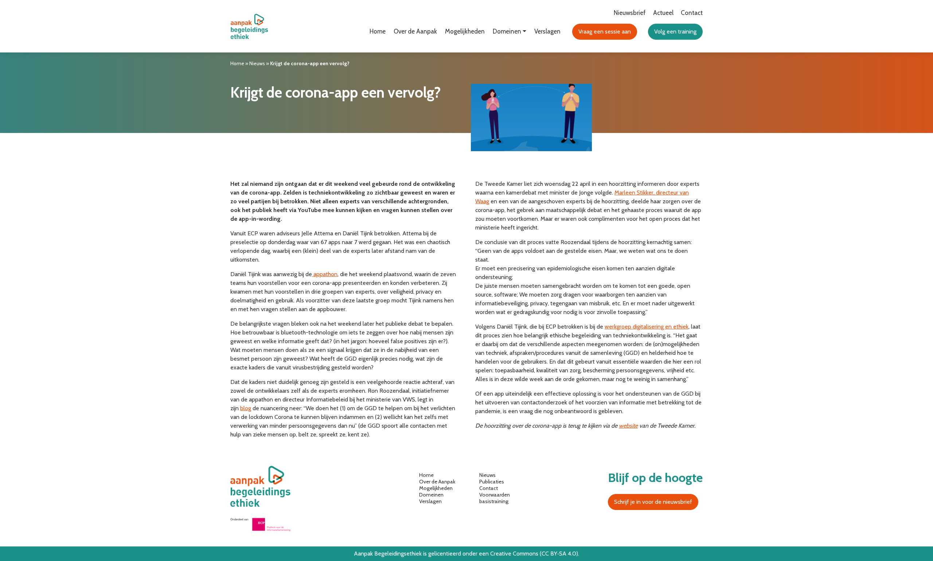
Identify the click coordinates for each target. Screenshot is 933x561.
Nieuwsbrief (630, 12)
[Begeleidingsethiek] (251, 26)
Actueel (663, 12)
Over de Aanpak (415, 31)
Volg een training (675, 31)
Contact (692, 12)
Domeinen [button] (507, 31)
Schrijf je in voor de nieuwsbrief (653, 501)
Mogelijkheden (465, 31)
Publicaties (491, 481)
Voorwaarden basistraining (494, 498)
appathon (324, 274)
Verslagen (547, 31)
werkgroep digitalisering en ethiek (646, 326)
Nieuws (257, 63)
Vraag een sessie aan (604, 31)
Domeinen (431, 494)
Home (378, 31)
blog (245, 408)
